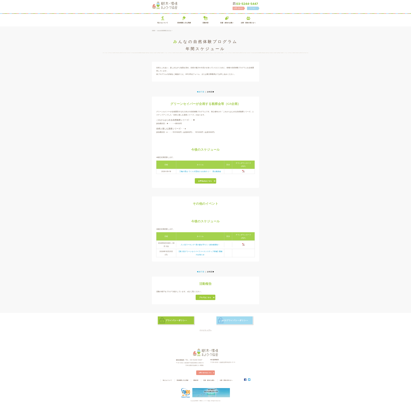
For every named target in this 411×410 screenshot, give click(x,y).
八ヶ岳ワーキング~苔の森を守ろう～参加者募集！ (200, 245)
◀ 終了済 (200, 92)
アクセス (253, 8)
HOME (153, 30)
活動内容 (205, 23)
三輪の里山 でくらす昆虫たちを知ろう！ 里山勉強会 (200, 171)
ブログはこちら (205, 297)
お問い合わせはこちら (205, 372)
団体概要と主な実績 (184, 23)
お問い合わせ (238, 8)
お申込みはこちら (205, 181)
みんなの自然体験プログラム (164, 30)
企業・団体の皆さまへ (248, 23)
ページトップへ (205, 330)
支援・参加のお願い (227, 23)
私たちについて (162, 23)
